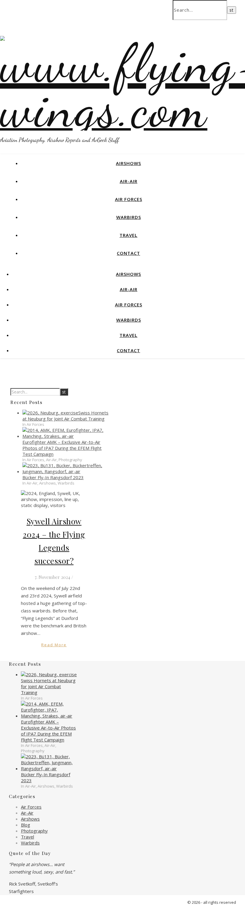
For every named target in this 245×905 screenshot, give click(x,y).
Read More (54, 644)
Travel (128, 235)
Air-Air (128, 181)
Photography (34, 831)
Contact (128, 253)
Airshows (128, 163)
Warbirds (128, 217)
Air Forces (128, 199)
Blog (25, 825)
